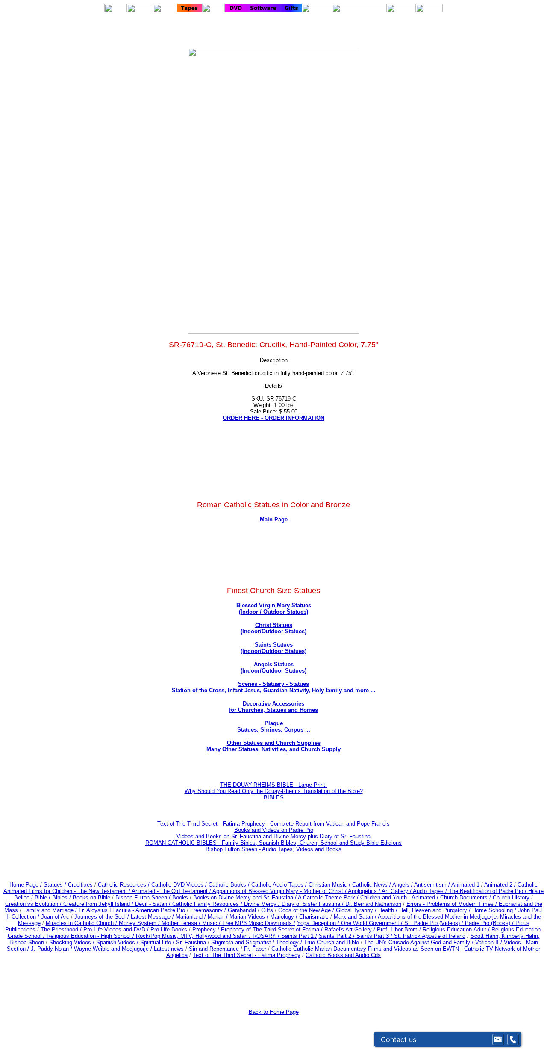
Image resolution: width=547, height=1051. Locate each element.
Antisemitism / (432, 884)
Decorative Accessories (273, 703)
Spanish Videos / (118, 942)
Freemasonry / (209, 910)
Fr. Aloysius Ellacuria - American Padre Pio (132, 910)
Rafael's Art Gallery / (350, 929)
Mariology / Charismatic (299, 916)
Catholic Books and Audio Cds (343, 955)
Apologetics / (365, 891)
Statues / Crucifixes (68, 884)
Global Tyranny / (357, 910)
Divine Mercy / (263, 904)
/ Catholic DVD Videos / (177, 884)
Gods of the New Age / (307, 910)
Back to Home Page (274, 1012)
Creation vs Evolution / (34, 904)
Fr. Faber (255, 949)
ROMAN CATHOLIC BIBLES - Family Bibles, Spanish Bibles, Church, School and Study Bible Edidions (273, 843)
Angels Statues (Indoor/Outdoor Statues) (273, 667)
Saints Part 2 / (337, 936)
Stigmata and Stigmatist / (243, 942)
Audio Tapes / (431, 891)
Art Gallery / (397, 891)
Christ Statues (273, 625)
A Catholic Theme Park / (329, 897)
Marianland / (192, 916)
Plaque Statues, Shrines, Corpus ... (273, 726)
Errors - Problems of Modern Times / (452, 904)
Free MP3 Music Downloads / (258, 923)
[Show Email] (497, 1039)
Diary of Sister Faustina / (313, 904)
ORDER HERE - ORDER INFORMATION (273, 418)
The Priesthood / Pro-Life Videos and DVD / (95, 929)
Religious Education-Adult (454, 929)
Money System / (140, 923)
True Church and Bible (331, 942)
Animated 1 (465, 884)
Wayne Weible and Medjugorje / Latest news (129, 949)
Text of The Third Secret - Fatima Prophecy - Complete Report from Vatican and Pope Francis (273, 823)
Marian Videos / (249, 916)
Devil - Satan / (153, 904)
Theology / (290, 942)
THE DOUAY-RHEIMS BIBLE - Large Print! (273, 785)
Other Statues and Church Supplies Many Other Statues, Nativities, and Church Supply (273, 746)
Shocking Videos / (72, 942)
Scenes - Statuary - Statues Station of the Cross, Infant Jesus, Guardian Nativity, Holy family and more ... (274, 687)
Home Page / (25, 884)
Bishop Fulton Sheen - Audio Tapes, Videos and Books (273, 849)
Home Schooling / (495, 910)
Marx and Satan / (356, 916)
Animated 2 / (501, 884)
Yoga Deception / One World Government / (350, 923)
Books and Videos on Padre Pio (273, 830)
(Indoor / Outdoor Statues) (273, 612)
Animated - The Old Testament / (172, 891)
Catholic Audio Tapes (277, 884)
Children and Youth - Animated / (400, 897)
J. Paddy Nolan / (52, 949)
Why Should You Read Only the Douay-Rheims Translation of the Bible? (274, 791)
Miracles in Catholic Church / (82, 923)
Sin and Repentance (215, 949)
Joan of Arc (55, 916)
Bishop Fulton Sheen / (143, 897)
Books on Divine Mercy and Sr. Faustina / (245, 897)
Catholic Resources (122, 884)
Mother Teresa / (182, 923)
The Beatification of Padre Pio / (488, 891)
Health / (387, 910)
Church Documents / (465, 897)
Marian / (218, 916)
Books (180, 897)
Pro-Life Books (168, 929)
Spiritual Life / (158, 942)
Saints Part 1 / (299, 936)
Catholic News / (371, 884)
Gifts (267, 910)
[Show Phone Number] (512, 1039)
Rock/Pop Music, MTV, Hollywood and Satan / (194, 936)
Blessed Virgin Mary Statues (273, 605)
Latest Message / (153, 916)
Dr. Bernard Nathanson (373, 904)
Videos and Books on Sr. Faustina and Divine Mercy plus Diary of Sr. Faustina (273, 836)
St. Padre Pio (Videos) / (434, 923)
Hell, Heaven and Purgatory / (435, 910)
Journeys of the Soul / (102, 916)
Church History (510, 897)
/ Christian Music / (328, 884)
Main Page (274, 519)
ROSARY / (267, 936)
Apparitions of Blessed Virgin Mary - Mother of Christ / (280, 891)
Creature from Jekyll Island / (99, 904)
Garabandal (242, 910)
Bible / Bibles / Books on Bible (71, 897)
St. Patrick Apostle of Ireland (429, 936)
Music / (212, 923)
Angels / (403, 884)
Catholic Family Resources (205, 904)
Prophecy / (206, 929)
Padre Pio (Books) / (490, 923)
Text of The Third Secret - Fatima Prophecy (246, 955)
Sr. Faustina (191, 942)
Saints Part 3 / (374, 936)
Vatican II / (489, 942)
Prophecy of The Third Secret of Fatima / (272, 929)
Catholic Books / (228, 884)
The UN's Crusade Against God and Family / (419, 942)
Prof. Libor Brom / (400, 929)
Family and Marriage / (51, 910)
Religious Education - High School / (91, 936)
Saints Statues (274, 644)
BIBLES (274, 797)
